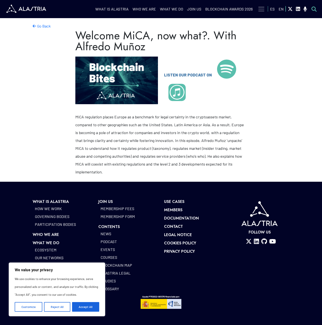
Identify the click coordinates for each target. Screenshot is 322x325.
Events (108, 249)
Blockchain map (116, 265)
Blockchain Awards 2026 (229, 9)
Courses (109, 257)
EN (281, 9)
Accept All (85, 307)
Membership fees (117, 208)
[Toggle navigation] (261, 9)
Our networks (49, 257)
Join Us (194, 9)
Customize (28, 307)
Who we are (144, 9)
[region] (57, 289)
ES (272, 9)
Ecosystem (46, 249)
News (106, 233)
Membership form (118, 216)
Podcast (109, 241)
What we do (171, 9)
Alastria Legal (116, 273)
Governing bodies (52, 216)
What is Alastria (112, 9)
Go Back (43, 26)
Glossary (110, 288)
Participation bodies (55, 224)
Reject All (57, 307)
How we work (48, 208)
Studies (108, 280)
